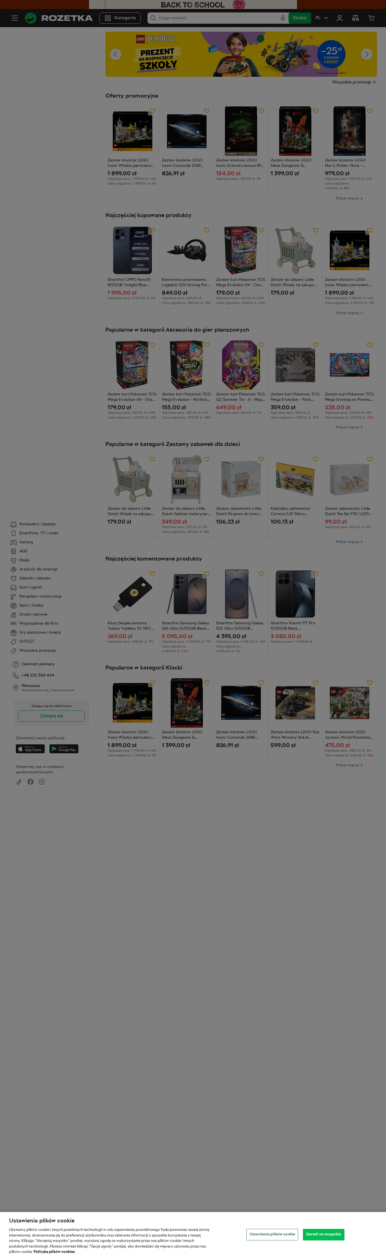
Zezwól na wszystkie (323, 1234)
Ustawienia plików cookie (272, 1234)
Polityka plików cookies (54, 1252)
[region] (193, 1235)
